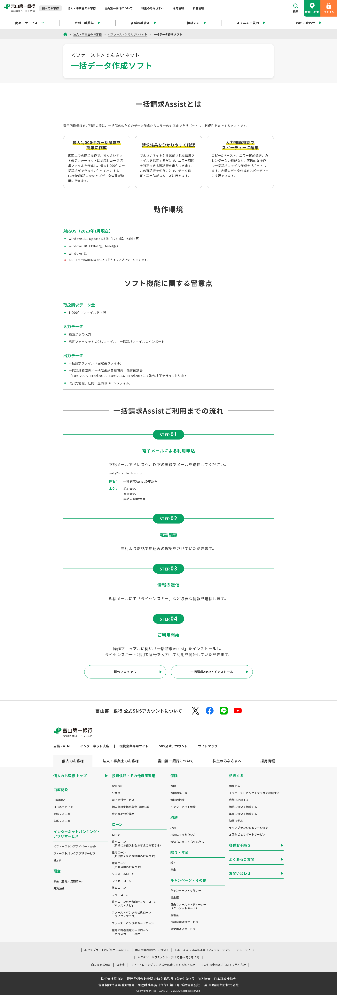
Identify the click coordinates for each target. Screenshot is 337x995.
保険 (173, 786)
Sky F (57, 860)
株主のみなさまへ (152, 8)
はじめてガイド (63, 807)
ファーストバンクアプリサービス (74, 853)
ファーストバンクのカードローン (133, 923)
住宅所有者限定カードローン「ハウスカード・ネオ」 (130, 932)
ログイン (328, 12)
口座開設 (59, 800)
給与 (173, 862)
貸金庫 (174, 897)
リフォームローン (123, 874)
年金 (173, 869)
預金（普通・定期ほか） (68, 881)
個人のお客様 (50, 8)
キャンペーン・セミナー (185, 890)
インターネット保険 (183, 807)
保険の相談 (177, 800)
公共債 (116, 793)
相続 (173, 828)
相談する (193, 22)
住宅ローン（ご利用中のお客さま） (127, 865)
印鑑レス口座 (61, 821)
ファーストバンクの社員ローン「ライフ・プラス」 (131, 914)
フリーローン (120, 895)
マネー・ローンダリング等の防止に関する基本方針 (163, 965)
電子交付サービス (123, 800)
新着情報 (198, 8)
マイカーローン (121, 881)
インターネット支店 (94, 746)
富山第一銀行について (119, 8)
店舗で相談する (239, 800)
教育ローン (119, 888)
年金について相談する (243, 814)
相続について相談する (243, 807)
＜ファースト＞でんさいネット (127, 34)
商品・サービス (26, 22)
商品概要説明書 (101, 965)
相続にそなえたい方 (183, 835)
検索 (295, 11)
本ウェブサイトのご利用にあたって (106, 950)
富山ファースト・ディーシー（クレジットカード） (188, 906)
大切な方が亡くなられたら (187, 842)
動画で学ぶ (236, 821)
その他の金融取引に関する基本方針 (223, 965)
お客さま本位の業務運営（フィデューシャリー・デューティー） (215, 950)
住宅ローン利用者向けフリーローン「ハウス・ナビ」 (134, 903)
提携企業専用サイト (134, 746)
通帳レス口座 (61, 814)
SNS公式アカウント (173, 746)
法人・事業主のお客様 (82, 8)
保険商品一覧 (178, 793)
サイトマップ (207, 746)
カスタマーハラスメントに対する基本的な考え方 (168, 957)
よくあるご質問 (248, 22)
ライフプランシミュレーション (248, 828)
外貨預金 (59, 888)
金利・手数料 (84, 22)
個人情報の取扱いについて (152, 950)
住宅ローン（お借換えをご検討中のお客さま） (134, 854)
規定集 (120, 965)
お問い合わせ (305, 22)
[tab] (120, 761)
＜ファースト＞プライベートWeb (74, 846)
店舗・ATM (312, 12)
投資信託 (117, 786)
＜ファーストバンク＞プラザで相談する (254, 793)
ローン (116, 835)
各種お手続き (140, 22)
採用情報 (178, 8)
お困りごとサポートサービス (247, 834)
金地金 (174, 915)
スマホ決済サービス (183, 929)
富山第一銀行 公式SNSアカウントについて (138, 711)
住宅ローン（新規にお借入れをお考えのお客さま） (137, 843)
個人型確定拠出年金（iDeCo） (131, 807)
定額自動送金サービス (184, 922)
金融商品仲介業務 (123, 814)
